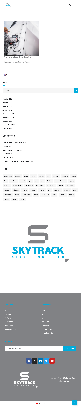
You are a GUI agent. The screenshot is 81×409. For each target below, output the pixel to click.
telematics (45, 195)
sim (49, 190)
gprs (29, 181)
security (33, 190)
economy (65, 176)
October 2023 (8, 99)
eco (48, 176)
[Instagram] (34, 361)
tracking (62, 195)
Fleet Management (11, 150)
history (49, 181)
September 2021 (9, 125)
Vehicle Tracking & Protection (16, 161)
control (17, 176)
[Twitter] (46, 361)
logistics (6, 185)
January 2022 (7, 110)
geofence (14, 181)
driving (41, 176)
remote (24, 190)
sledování (57, 190)
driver (34, 176)
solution (67, 190)
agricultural (8, 176)
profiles (60, 185)
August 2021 (7, 129)
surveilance (7, 195)
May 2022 (6, 103)
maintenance (17, 185)
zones (22, 199)
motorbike (39, 185)
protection (70, 185)
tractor (71, 195)
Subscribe (70, 348)
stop (74, 190)
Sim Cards (7, 158)
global (23, 181)
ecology (55, 176)
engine (74, 176)
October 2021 (8, 121)
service (42, 190)
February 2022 (8, 106)
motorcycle (50, 185)
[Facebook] (29, 361)
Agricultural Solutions (13, 143)
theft (54, 195)
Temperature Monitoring (18, 57)
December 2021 (8, 114)
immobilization (60, 181)
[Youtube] (52, 361)
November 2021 (8, 117)
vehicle (6, 199)
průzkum (16, 190)
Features (7, 62)
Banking (6, 147)
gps (36, 181)
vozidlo (14, 199)
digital (26, 176)
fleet (5, 181)
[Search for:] (40, 91)
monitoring (29, 185)
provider (6, 190)
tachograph (27, 195)
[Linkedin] (40, 361)
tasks (36, 195)
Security (6, 154)
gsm (42, 181)
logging (71, 181)
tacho (17, 195)
